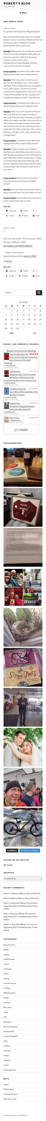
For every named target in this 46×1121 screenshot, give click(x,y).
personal (7, 1022)
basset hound (9, 945)
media (6, 998)
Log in (6, 1084)
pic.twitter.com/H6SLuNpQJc (18, 246)
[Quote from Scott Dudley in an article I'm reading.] (23, 547)
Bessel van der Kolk (11, 397)
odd (5, 1017)
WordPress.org (10, 1099)
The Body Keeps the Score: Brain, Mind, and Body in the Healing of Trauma (23, 392)
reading (7, 1046)
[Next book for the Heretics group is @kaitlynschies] (23, 467)
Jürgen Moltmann (10, 365)
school (6, 1055)
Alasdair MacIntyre (16, 420)
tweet (6, 1065)
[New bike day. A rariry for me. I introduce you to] (23, 827)
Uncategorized (10, 1070)
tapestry (7, 1060)
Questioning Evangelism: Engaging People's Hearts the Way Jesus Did (22, 406)
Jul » (34, 333)
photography (9, 1031)
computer (8, 969)
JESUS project (9, 993)
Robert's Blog (17, 3)
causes (6, 954)
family (6, 974)
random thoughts (11, 1036)
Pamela (9, 261)
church (6, 964)
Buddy (6, 950)
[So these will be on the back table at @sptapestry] (23, 667)
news (6, 1012)
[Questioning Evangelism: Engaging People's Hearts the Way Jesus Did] (6, 408)
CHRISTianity (9, 959)
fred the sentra (10, 983)
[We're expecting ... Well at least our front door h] (23, 627)
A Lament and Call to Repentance (21, 31)
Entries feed (9, 1089)
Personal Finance (11, 1027)
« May (11, 333)
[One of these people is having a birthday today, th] (23, 747)
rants (6, 1041)
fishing (6, 979)
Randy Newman (10, 411)
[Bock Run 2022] (23, 787)
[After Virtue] (6, 422)
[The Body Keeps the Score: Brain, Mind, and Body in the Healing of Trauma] (6, 394)
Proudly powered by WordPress (15, 1115)
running (7, 1051)
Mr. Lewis (7, 1007)
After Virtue (14, 418)
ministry (7, 1003)
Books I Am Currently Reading (21, 350)
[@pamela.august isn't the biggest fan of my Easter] (23, 707)
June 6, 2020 (29, 256)
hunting (7, 988)
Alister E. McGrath (10, 383)
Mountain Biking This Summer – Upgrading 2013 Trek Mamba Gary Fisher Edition (21, 906)
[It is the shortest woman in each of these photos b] (23, 587)
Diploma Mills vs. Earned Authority (26, 893)
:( (3, 231)
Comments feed (10, 1094)
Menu (24, 13)
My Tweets (8, 865)
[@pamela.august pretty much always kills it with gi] (23, 507)
